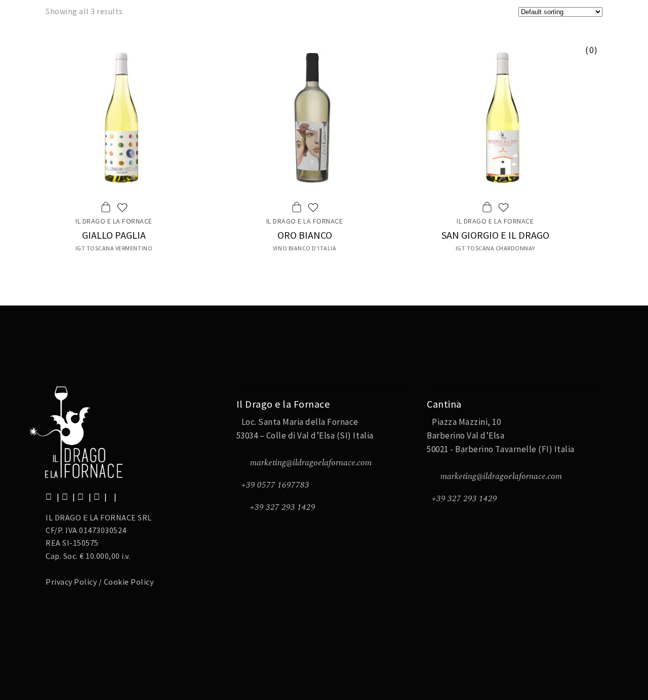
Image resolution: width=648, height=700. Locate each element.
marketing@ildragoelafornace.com (311, 462)
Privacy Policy (71, 582)
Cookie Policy (129, 582)
